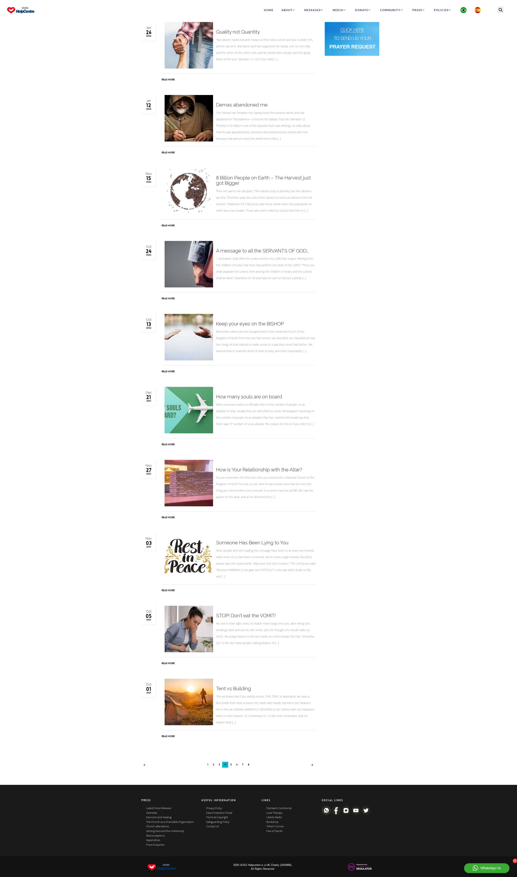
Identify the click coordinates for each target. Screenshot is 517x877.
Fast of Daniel (274, 831)
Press (417, 10)
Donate (361, 10)
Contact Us (212, 826)
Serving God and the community (165, 831)
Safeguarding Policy (217, 822)
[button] (500, 9)
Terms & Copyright (217, 817)
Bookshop (272, 822)
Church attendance (157, 826)
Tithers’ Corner (275, 826)
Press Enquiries (155, 844)
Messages (312, 10)
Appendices (153, 840)
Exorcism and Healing (158, 817)
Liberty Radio (274, 817)
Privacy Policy (214, 808)
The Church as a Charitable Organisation (170, 822)
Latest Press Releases (158, 808)
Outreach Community (279, 808)
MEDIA (338, 10)
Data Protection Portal (219, 813)
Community (390, 10)
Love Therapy (274, 813)
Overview (151, 813)
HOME (268, 10)
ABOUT (287, 10)
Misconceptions (155, 835)
